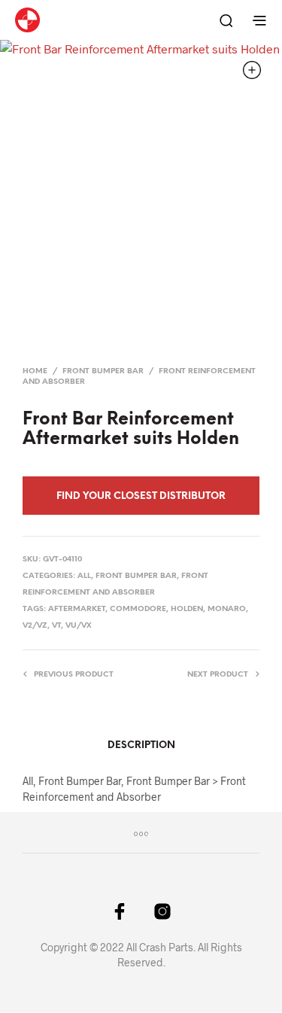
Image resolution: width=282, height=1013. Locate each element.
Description (141, 745)
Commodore (138, 609)
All (84, 576)
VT (56, 626)
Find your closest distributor (141, 496)
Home (35, 371)
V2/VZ (35, 626)
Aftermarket (76, 609)
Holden (187, 609)
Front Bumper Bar (103, 371)
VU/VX (78, 626)
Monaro (227, 609)
